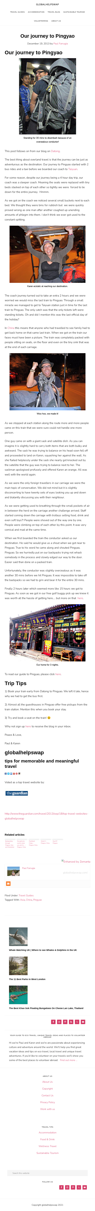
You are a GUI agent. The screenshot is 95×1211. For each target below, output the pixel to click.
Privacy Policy (47, 1102)
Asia (22, 899)
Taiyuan (72, 169)
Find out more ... (68, 1060)
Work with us (47, 1109)
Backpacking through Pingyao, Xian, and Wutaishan (9, 844)
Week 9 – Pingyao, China (45, 842)
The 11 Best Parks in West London (27, 979)
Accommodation (47, 1132)
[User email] (8, 883)
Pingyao (37, 899)
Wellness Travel (48, 1146)
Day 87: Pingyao (55, 842)
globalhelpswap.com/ (75, 872)
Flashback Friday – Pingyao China (33, 843)
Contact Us (47, 1095)
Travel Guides (26, 895)
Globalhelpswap (47, 4)
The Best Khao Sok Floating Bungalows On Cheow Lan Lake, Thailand (46, 1008)
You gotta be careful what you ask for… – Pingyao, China (21, 844)
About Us (47, 1082)
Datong (55, 151)
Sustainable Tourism (47, 1153)
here (80, 598)
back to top (88, 1204)
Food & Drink (47, 1139)
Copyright (47, 1088)
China (11, 328)
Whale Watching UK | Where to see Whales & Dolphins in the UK (43, 950)
